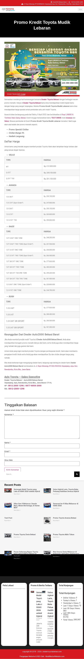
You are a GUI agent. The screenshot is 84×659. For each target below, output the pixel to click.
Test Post (8, 518)
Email (7, 451)
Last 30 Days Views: (71, 608)
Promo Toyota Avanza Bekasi (64, 518)
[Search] (77, 474)
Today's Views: (69, 600)
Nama (7, 442)
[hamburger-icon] (80, 9)
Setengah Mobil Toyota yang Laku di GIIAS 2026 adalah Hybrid (27, 490)
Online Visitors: (69, 598)
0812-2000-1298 (16, 389)
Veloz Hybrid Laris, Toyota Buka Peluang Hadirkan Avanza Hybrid (66, 490)
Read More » (17, 494)
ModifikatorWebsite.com (54, 656)
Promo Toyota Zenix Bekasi (25, 534)
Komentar (9, 414)
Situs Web (8, 460)
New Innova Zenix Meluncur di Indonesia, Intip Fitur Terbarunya (66, 553)
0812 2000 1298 (16, 385)
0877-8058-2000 (33, 385)
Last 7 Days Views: (71, 606)
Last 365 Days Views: (69, 614)
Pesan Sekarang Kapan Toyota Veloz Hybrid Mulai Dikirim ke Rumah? (26, 554)
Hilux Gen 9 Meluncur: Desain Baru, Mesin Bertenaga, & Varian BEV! (27, 506)
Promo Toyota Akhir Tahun (63, 534)
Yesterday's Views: (71, 603)
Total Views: (68, 620)
